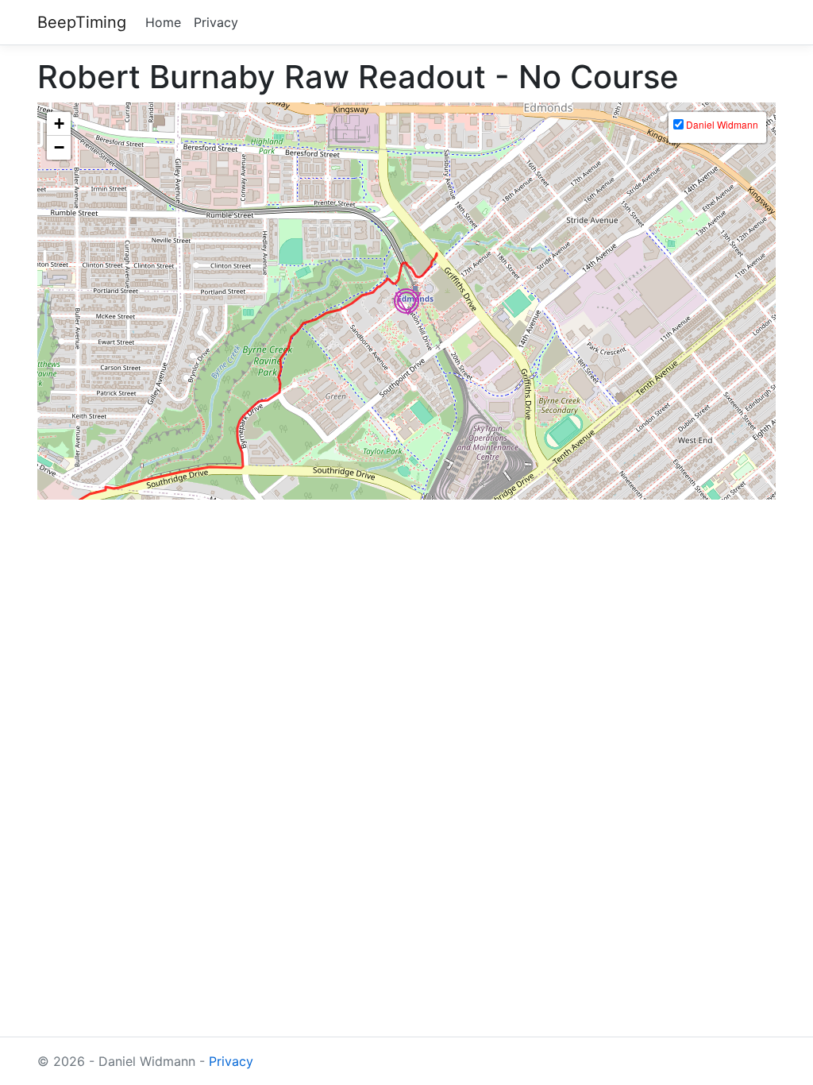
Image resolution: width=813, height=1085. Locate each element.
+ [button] (59, 123)
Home (163, 22)
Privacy (216, 22)
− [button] (59, 147)
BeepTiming (81, 22)
